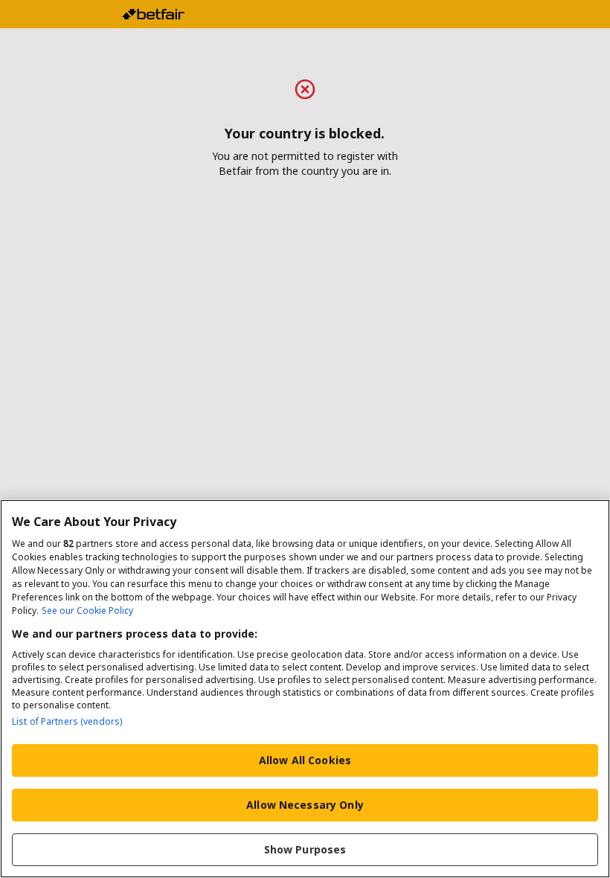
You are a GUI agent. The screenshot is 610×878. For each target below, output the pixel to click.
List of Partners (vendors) (67, 721)
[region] (305, 688)
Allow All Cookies (305, 760)
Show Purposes (305, 849)
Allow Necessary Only (305, 805)
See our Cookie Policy (87, 610)
